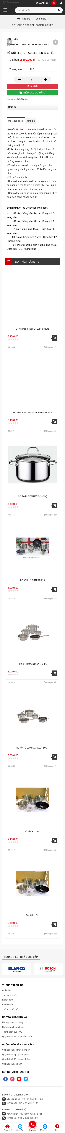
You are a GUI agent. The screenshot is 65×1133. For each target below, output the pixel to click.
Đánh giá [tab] (30, 121)
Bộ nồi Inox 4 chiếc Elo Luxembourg (32, 329)
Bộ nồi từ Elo (14, 207)
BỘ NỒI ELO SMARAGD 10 (32, 580)
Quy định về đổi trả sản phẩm (16, 1059)
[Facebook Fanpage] (5, 1079)
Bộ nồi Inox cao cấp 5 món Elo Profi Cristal (32, 412)
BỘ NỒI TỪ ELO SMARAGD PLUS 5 (32, 748)
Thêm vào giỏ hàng (34, 92)
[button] (9, 42)
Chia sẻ (12, 106)
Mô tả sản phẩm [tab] (16, 121)
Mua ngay (32, 86)
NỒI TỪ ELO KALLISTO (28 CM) (32, 496)
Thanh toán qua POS (12, 1032)
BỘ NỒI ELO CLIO (32, 831)
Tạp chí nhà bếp (9, 995)
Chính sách (7, 1004)
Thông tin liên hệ (10, 1009)
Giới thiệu (6, 990)
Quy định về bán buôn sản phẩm (17, 1036)
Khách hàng (7, 1000)
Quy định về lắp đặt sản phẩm (16, 1054)
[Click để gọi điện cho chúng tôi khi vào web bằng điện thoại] (32, 1124)
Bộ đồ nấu (22, 99)
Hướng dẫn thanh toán (13, 1027)
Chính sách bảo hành (12, 1064)
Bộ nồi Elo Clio (32, 915)
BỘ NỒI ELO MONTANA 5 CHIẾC (32, 664)
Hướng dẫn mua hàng (12, 1022)
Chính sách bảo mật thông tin (16, 1050)
